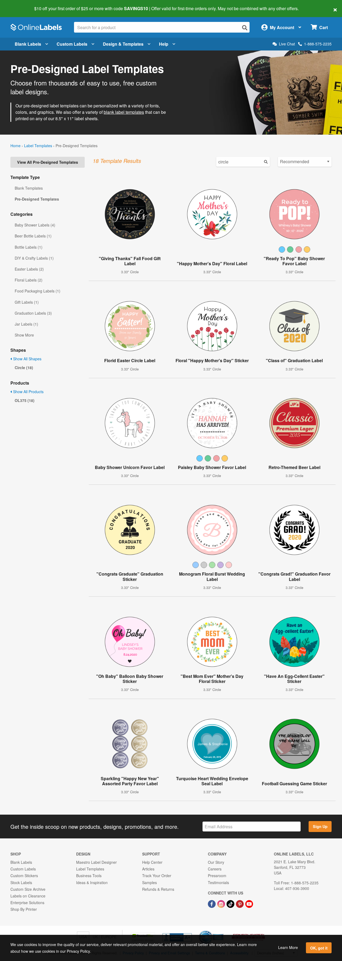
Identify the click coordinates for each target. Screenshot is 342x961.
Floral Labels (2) (28, 280)
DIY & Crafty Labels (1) (34, 258)
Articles (148, 869)
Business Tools (89, 875)
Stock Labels (21, 882)
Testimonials (218, 882)
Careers (214, 869)
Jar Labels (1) (26, 324)
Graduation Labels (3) (33, 313)
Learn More (288, 947)
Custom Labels (72, 44)
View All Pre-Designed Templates (47, 162)
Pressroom (217, 875)
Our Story (216, 862)
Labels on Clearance (27, 896)
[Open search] (245, 28)
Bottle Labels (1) (28, 247)
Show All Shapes (26, 358)
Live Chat (287, 44)
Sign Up (320, 826)
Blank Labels (28, 44)
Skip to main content (19, 4)
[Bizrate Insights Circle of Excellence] (221, 930)
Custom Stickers (24, 875)
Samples (149, 882)
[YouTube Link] (249, 903)
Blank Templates (29, 188)
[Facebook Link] (212, 903)
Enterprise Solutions (27, 902)
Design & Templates (123, 44)
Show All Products (28, 391)
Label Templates (38, 145)
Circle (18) (24, 367)
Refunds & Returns (158, 889)
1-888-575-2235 (318, 43)
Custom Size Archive (27, 889)
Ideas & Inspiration (92, 882)
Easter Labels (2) (29, 269)
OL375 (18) (24, 400)
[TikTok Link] (231, 903)
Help (163, 44)
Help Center (152, 862)
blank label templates (124, 112)
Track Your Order (156, 875)
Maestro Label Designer (96, 862)
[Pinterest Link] (240, 903)
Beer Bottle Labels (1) (33, 236)
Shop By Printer (23, 909)
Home (15, 145)
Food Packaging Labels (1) (37, 291)
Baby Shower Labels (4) (35, 225)
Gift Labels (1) (27, 302)
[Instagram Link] (221, 903)
